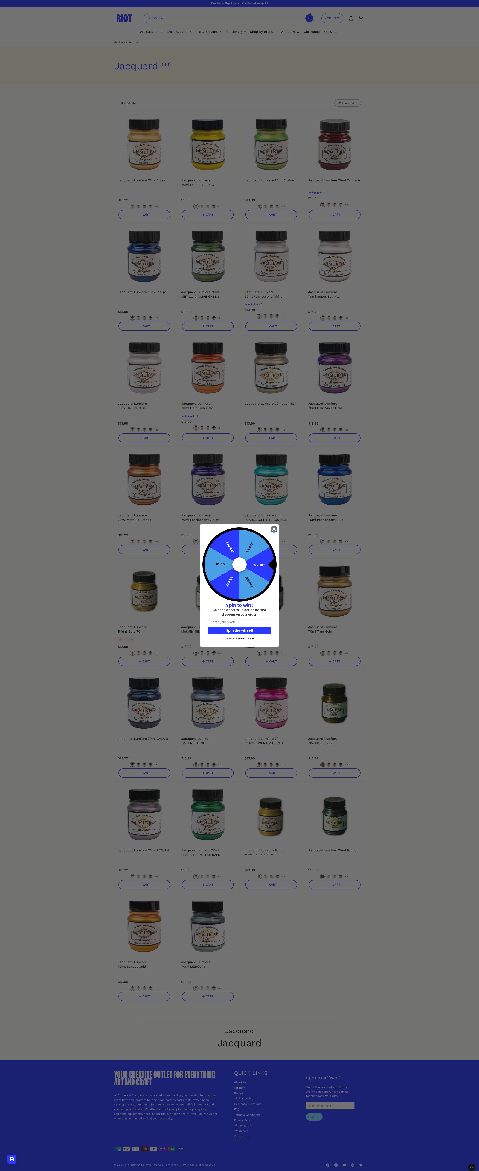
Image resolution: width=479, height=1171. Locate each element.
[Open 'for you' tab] (11, 1159)
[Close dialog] (274, 529)
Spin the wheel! (239, 630)
